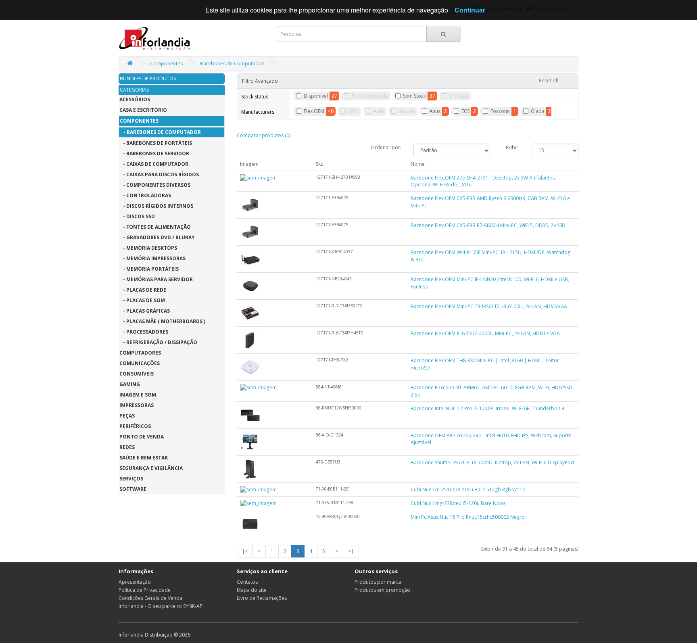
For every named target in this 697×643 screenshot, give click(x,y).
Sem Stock (414, 95)
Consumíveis (136, 373)
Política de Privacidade (145, 590)
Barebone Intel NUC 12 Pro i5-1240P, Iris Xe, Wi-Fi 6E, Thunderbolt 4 (487, 408)
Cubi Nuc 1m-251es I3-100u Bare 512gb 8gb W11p (468, 489)
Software (132, 489)
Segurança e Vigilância (151, 468)
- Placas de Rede (142, 289)
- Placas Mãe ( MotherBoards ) (162, 321)
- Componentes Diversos (154, 185)
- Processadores (143, 331)
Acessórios (134, 99)
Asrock (407, 111)
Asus (435, 111)
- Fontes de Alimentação (155, 226)
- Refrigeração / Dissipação (158, 342)
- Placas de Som (142, 300)
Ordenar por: (386, 147)
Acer (379, 111)
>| (351, 551)
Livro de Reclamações (262, 598)
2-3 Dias (459, 95)
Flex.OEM (314, 111)
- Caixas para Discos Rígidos (159, 174)
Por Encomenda (370, 95)
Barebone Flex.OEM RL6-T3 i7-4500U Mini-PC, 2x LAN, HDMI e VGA (485, 333)
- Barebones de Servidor (154, 153)
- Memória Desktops (148, 247)
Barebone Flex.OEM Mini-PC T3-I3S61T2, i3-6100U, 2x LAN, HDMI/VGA (489, 306)
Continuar (470, 10)
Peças (127, 415)
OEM (353, 111)
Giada (538, 111)
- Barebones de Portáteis (155, 143)
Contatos (247, 581)
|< (245, 551)
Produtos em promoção (382, 590)
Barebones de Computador (232, 63)
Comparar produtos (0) (263, 135)
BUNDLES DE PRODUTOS (148, 78)
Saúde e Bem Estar (143, 457)
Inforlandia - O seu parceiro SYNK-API (161, 606)
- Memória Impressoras (152, 258)
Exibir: (513, 147)
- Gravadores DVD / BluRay (157, 237)
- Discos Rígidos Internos (156, 206)
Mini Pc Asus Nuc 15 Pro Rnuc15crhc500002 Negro (468, 517)
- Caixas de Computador (153, 164)
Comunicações (139, 363)
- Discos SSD (137, 216)
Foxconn (500, 111)
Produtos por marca (378, 581)
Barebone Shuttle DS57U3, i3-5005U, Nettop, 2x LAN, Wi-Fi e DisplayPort (492, 462)
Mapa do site (252, 590)
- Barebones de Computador (160, 132)
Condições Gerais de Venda (150, 598)
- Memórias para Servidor (156, 279)
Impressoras (136, 405)
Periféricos (135, 426)
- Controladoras (145, 195)
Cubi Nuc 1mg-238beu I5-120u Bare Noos (458, 503)
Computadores (140, 352)
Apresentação (135, 581)
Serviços (131, 478)
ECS (465, 111)
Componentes (166, 63)
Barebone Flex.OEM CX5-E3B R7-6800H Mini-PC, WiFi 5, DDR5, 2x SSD (488, 225)
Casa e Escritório (143, 109)
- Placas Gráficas (144, 310)
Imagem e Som (137, 394)
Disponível (316, 95)
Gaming (129, 384)
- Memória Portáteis (149, 268)
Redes (127, 447)
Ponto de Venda (141, 436)
